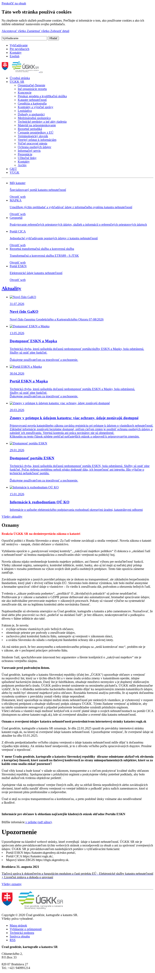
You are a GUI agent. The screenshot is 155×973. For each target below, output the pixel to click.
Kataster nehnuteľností (32, 100)
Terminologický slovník (33, 136)
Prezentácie (25, 154)
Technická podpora (22, 932)
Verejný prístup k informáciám (37, 139)
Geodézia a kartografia (32, 103)
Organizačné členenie (31, 85)
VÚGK (14, 172)
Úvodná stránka (20, 78)
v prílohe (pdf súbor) (38, 822)
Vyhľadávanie (19, 45)
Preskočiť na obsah (14, 3)
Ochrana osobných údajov (34, 147)
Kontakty (16, 52)
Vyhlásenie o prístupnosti (26, 929)
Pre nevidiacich (19, 49)
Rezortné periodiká (30, 129)
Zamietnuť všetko (38, 31)
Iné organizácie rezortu (32, 89)
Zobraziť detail (59, 31)
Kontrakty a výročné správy (35, 107)
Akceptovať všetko (14, 31)
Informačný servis (29, 150)
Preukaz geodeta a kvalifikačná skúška (42, 96)
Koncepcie (24, 92)
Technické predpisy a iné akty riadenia (42, 121)
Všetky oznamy (12, 884)
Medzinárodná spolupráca (34, 118)
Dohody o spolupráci (31, 114)
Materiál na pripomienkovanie (37, 125)
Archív (22, 165)
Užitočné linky (27, 158)
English (14, 56)
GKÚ (13, 169)
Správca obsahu (20, 936)
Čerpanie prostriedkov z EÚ (35, 132)
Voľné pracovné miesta (32, 143)
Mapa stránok (18, 925)
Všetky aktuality (12, 516)
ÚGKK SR (17, 81)
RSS (13, 940)
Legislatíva (25, 110)
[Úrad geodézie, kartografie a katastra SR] (21, 71)
